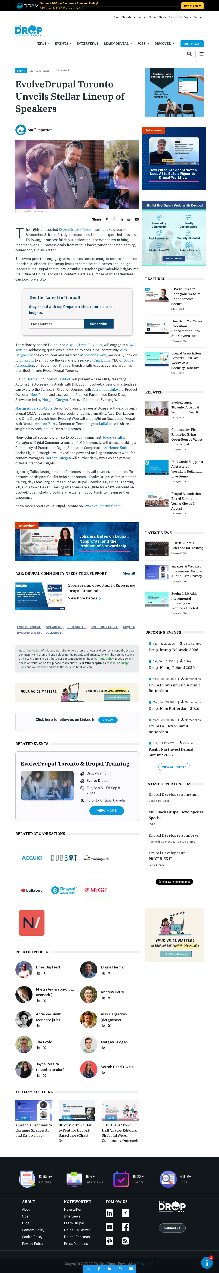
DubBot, (64, 379)
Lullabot (105, 424)
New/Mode (38, 394)
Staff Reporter (40, 130)
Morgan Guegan (55, 400)
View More (107, 810)
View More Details (83, 598)
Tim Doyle (102, 360)
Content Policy (33, 1230)
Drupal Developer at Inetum (174, 794)
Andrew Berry (45, 424)
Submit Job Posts (180, 17)
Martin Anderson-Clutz (33, 408)
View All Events (174, 767)
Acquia (71, 345)
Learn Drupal (116, 43)
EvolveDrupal (29, 627)
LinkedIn (27, 360)
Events (61, 43)
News (41, 43)
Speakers (54, 627)
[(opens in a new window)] (26, 5)
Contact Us (172, 1228)
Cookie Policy (32, 1237)
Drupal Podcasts (77, 1237)
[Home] (28, 30)
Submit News (157, 17)
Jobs (141, 43)
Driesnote (76, 627)
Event (21, 70)
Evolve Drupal (98, 780)
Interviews (87, 43)
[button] (100, 219)
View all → (131, 573)
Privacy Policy (32, 1243)
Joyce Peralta (113, 437)
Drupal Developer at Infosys (173, 835)
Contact (199, 17)
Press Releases (76, 1243)
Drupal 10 (145, 1263)
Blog (116, 17)
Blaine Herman (27, 379)
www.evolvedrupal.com (102, 506)
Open (26, 1216)
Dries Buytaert (90, 345)
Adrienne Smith (117, 448)
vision (36, 650)
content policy (104, 659)
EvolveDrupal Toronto (77, 229)
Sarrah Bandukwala (107, 389)
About (143, 17)
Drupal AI (192, 44)
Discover (162, 43)
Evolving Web (95, 355)
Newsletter (129, 17)
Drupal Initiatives (77, 1230)
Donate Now (192, 6)
